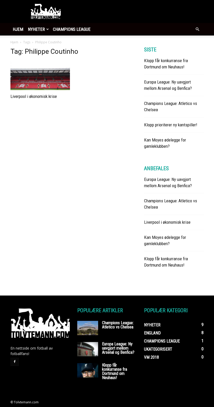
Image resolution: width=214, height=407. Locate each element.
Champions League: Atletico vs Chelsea (118, 324)
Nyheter (36, 29)
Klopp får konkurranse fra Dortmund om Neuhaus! (114, 371)
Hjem (18, 29)
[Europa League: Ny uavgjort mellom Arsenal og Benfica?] (87, 349)
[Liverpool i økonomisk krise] (40, 75)
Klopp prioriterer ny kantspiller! (170, 124)
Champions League (72, 29)
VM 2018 (151, 357)
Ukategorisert (158, 349)
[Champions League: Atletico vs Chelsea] (87, 328)
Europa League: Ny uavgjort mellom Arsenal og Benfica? (118, 348)
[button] (197, 29)
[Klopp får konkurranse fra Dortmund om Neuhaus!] (87, 370)
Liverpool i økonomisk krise (33, 96)
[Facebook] (14, 362)
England (152, 333)
